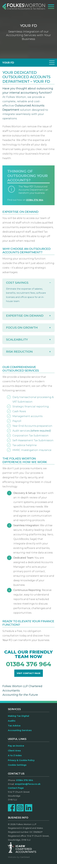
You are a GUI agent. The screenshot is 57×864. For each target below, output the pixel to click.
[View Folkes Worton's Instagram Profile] (20, 807)
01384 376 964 (34, 200)
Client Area (14, 750)
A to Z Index (15, 755)
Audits (11, 721)
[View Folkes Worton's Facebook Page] (11, 807)
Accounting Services (20, 730)
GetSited (24, 857)
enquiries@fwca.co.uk (27, 784)
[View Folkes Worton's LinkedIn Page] (28, 807)
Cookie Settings (17, 765)
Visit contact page (28, 673)
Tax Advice (14, 725)
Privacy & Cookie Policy (21, 760)
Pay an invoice (16, 746)
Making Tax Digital (18, 716)
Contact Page (16, 788)
